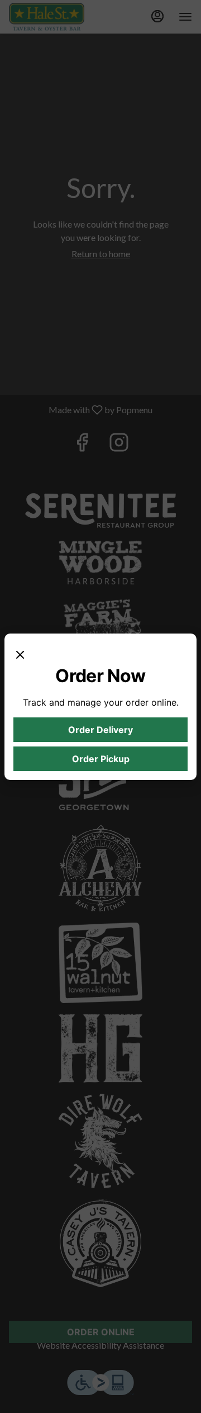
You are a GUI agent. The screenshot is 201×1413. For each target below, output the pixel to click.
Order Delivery (100, 729)
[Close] (20, 653)
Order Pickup (101, 758)
